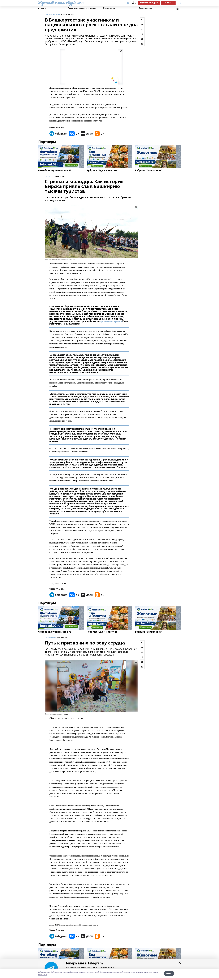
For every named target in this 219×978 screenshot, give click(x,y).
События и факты (52, 15)
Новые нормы (109, 8)
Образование (50, 638)
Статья (42, 8)
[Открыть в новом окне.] (58, 133)
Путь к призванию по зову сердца (82, 8)
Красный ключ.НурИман (60, 2)
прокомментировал (111, 321)
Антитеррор (168, 3)
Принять (169, 973)
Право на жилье (145, 8)
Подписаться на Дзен (149, 3)
